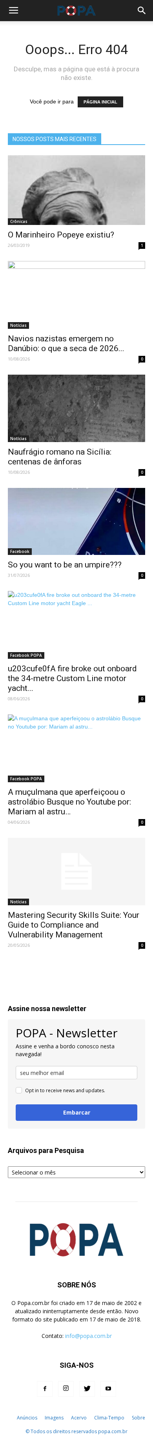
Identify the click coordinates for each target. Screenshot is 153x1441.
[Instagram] (66, 1389)
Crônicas (18, 221)
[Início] (8, 1417)
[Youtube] (108, 1389)
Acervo (79, 1417)
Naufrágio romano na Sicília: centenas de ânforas (59, 456)
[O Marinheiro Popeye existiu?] (76, 190)
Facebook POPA (26, 655)
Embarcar (76, 1112)
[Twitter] (87, 1389)
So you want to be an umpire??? (65, 564)
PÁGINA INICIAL (100, 102)
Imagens (54, 1417)
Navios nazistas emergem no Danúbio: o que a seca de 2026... (66, 343)
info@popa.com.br (88, 1335)
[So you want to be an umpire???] (76, 521)
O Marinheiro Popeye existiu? (61, 234)
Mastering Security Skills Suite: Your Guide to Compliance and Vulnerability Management (73, 924)
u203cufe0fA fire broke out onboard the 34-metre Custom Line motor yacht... (72, 678)
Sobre (138, 1417)
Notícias (18, 325)
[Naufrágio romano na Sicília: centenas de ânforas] (76, 408)
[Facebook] (45, 1389)
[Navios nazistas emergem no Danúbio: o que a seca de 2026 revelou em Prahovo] (76, 295)
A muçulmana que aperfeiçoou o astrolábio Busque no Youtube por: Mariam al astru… (69, 801)
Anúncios (27, 1417)
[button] (142, 10)
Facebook (19, 551)
